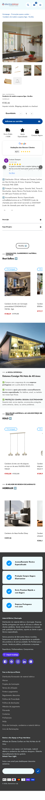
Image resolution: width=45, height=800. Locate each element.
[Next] (11, 210)
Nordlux (22, 245)
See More (12, 173)
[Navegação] (40, 4)
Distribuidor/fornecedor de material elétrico (18, 676)
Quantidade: (11, 113)
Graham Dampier (15, 159)
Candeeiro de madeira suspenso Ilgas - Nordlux (18, 17)
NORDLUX (5, 99)
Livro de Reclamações (10, 729)
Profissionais (6, 717)
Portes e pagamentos (10, 691)
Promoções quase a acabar (20, 14)
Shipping (18, 106)
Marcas (5, 680)
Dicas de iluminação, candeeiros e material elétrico (21, 725)
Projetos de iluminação (10, 684)
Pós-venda (6, 710)
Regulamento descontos (11, 695)
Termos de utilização (9, 688)
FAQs (4, 721)
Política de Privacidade (10, 699)
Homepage (6, 14)
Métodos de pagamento (11, 706)
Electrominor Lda (13, 784)
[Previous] (4, 210)
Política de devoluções (10, 703)
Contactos (6, 714)
